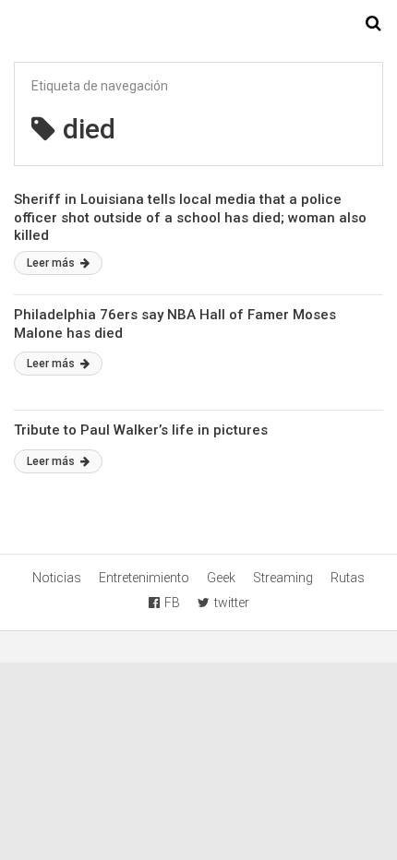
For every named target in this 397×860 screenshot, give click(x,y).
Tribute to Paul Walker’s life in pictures (141, 430)
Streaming (283, 577)
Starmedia (198, 24)
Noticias (56, 577)
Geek (221, 577)
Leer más (52, 263)
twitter (231, 602)
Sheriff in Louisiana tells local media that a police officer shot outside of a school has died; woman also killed (190, 217)
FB (172, 602)
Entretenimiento (144, 577)
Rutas (348, 577)
